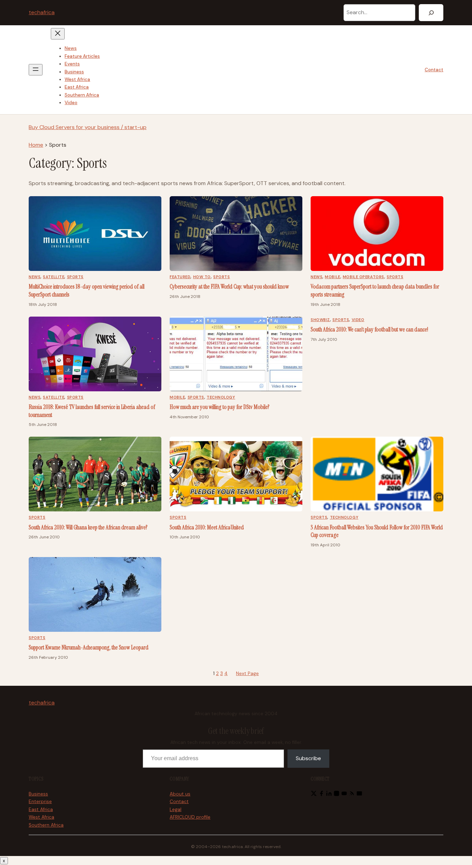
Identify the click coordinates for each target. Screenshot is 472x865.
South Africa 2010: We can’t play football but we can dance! (369, 329)
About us (180, 794)
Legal (175, 809)
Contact (434, 70)
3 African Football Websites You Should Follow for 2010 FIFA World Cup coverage (377, 531)
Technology (221, 397)
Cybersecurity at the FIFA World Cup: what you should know (229, 286)
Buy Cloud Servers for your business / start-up (88, 127)
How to (202, 276)
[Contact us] (359, 794)
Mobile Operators (363, 276)
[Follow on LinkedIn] (329, 794)
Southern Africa (46, 825)
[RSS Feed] (352, 794)
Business (38, 794)
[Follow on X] (314, 794)
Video (358, 319)
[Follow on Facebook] (321, 794)
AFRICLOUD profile (190, 817)
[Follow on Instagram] (336, 794)
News (34, 276)
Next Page (247, 673)
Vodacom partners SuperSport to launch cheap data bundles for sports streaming (375, 290)
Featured (180, 276)
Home (36, 144)
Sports (75, 276)
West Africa (41, 817)
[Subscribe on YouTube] (344, 794)
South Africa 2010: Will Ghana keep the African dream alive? (88, 527)
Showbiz (320, 319)
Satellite (53, 276)
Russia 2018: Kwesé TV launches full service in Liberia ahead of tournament (92, 411)
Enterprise (40, 801)
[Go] (431, 12)
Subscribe (308, 758)
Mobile (332, 276)
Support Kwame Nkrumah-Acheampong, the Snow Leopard (89, 647)
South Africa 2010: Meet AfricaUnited (207, 527)
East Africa (41, 809)
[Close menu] (58, 33)
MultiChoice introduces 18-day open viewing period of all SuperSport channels (86, 290)
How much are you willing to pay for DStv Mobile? (220, 407)
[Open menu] (36, 69)
